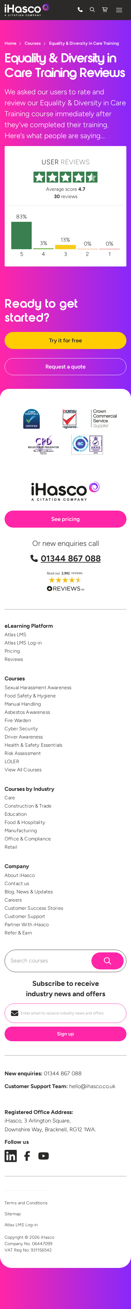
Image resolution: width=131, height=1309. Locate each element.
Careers (13, 900)
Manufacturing (21, 830)
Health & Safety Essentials (33, 745)
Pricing (12, 651)
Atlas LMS (15, 634)
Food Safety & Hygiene (30, 696)
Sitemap (13, 1213)
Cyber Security (21, 728)
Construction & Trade (28, 806)
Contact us (17, 883)
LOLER (12, 761)
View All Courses (23, 770)
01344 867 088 (71, 558)
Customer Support (25, 916)
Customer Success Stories (34, 908)
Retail (11, 847)
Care (10, 798)
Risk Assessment (23, 753)
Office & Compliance (28, 839)
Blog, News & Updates (29, 892)
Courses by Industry (29, 789)
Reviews (14, 659)
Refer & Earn (18, 933)
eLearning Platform (29, 626)
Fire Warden (18, 720)
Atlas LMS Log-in (23, 643)
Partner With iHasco (27, 924)
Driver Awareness (24, 737)
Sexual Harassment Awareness (38, 687)
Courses (15, 678)
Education (16, 814)
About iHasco (20, 875)
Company (17, 866)
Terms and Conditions (26, 1203)
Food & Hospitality (25, 822)
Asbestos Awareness (27, 712)
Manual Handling (23, 704)
